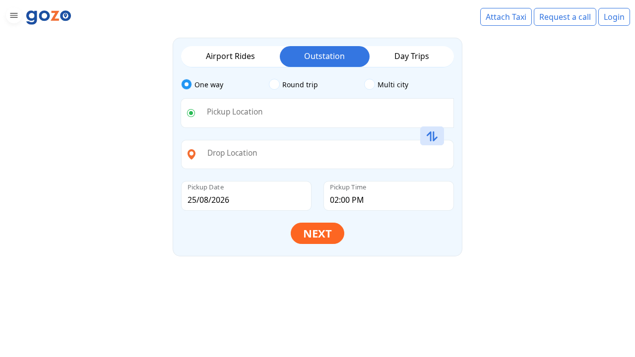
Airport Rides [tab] (230, 56)
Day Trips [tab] (411, 56)
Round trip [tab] (300, 84)
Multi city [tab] (393, 84)
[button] (12, 17)
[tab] (225, 84)
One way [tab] (208, 84)
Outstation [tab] (324, 56)
